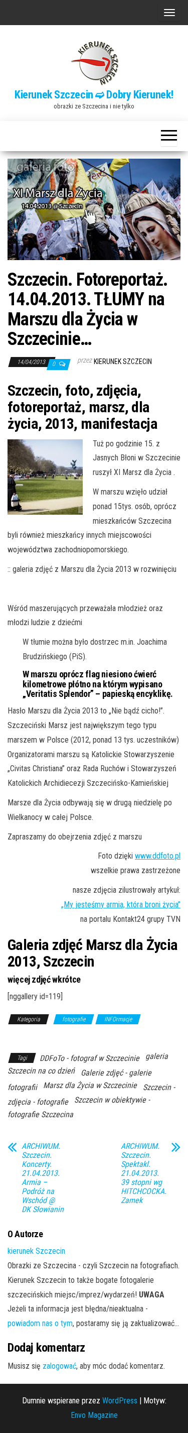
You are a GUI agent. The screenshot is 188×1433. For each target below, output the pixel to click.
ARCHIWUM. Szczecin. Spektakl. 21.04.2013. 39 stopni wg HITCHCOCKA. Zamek (143, 1173)
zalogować (59, 1366)
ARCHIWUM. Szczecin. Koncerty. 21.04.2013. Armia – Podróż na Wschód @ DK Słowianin (43, 1178)
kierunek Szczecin (123, 361)
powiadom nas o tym (40, 1323)
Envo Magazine (94, 1415)
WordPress (119, 1400)
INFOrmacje (118, 1019)
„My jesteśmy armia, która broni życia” (120, 904)
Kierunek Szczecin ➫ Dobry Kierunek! (94, 94)
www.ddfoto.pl (157, 856)
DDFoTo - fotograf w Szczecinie (89, 1058)
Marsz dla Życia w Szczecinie (90, 1085)
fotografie (73, 1019)
